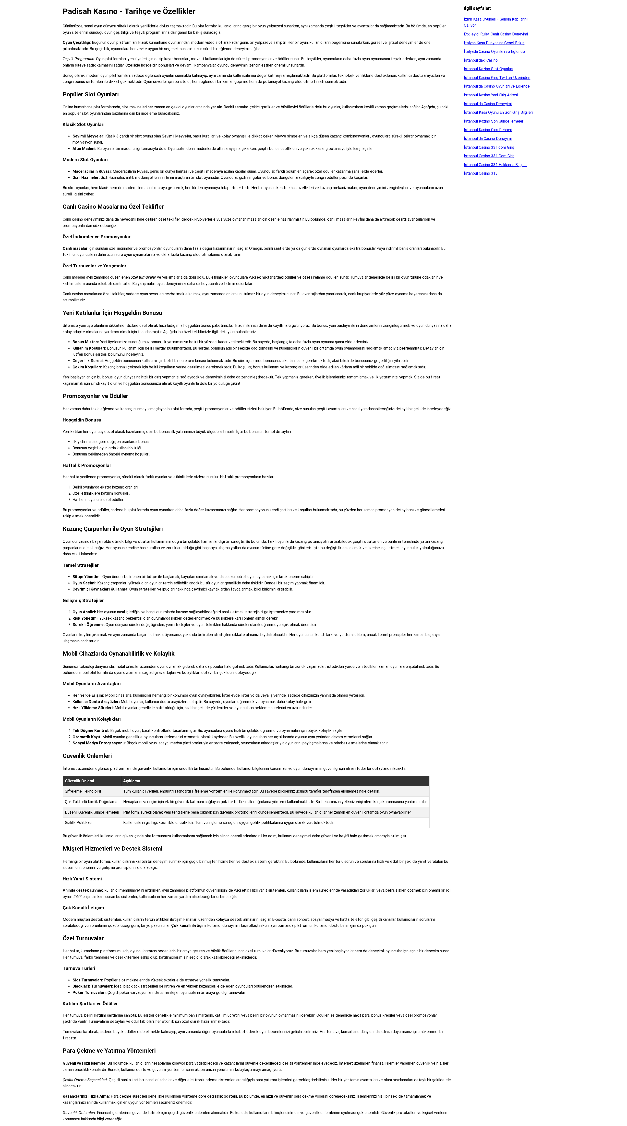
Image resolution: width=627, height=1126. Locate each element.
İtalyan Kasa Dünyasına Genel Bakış (494, 43)
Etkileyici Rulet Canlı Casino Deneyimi (496, 34)
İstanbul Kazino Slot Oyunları (488, 69)
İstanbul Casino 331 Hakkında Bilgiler (495, 164)
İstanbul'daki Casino (481, 60)
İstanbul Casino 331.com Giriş (489, 147)
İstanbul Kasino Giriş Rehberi (488, 129)
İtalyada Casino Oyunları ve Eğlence (494, 51)
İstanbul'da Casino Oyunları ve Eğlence (497, 86)
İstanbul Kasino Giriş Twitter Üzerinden (497, 77)
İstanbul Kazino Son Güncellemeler (493, 121)
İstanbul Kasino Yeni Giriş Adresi (491, 95)
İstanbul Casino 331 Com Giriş (489, 156)
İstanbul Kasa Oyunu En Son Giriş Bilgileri (498, 112)
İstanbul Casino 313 (481, 173)
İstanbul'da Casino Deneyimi (488, 104)
